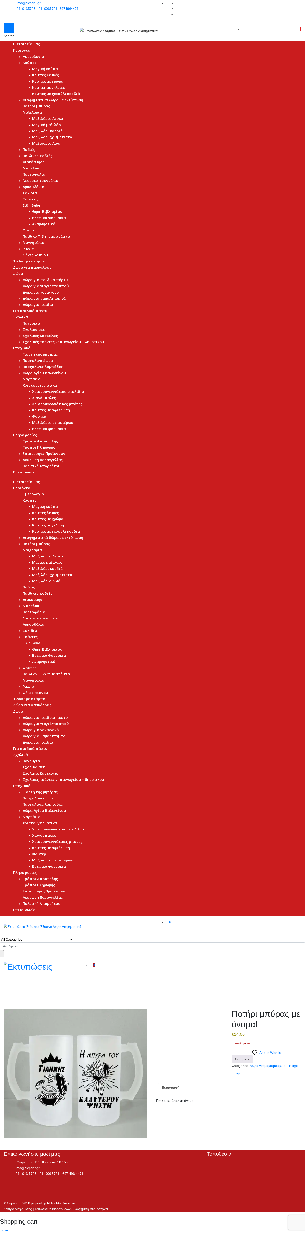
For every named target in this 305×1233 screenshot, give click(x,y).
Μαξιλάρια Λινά (46, 143)
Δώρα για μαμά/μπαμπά (44, 298)
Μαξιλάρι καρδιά (47, 130)
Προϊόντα (21, 50)
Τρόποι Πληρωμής (39, 447)
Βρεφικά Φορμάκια (49, 217)
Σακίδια (30, 192)
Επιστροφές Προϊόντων (44, 453)
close (4, 1230)
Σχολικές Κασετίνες (40, 335)
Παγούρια (31, 323)
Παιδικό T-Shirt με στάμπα (46, 236)
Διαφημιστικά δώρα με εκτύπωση (53, 99)
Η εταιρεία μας (26, 44)
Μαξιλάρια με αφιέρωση (54, 422)
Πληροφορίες (25, 434)
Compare (242, 1059)
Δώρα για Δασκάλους (32, 267)
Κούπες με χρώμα (47, 81)
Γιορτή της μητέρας (40, 354)
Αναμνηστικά (43, 223)
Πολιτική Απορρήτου (42, 465)
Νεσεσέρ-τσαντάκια (40, 180)
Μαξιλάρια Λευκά (47, 118)
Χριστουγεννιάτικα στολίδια (58, 391)
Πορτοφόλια (34, 174)
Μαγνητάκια (33, 242)
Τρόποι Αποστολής (40, 441)
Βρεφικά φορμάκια (49, 428)
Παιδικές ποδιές (37, 155)
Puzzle (28, 248)
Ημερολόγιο (33, 56)
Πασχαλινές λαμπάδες (43, 366)
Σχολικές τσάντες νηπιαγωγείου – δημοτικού (63, 341)
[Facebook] (14, 1183)
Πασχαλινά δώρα (38, 360)
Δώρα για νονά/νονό (41, 292)
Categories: (240, 1066)
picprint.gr (38, 1203)
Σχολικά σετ (34, 329)
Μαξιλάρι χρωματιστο (52, 137)
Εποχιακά (21, 348)
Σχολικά (20, 317)
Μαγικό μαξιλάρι (47, 124)
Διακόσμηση (34, 161)
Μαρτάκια (32, 379)
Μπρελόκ (31, 168)
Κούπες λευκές (45, 75)
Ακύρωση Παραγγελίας (43, 459)
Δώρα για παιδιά (38, 304)
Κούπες (29, 62)
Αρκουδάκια (33, 186)
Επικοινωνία (24, 472)
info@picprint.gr (29, 3)
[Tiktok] (14, 1194)
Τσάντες (30, 199)
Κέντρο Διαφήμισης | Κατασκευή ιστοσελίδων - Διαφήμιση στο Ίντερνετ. (56, 1209)
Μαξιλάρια (32, 112)
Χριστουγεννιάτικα (40, 385)
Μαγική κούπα (45, 68)
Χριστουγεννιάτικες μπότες (57, 403)
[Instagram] (14, 1188)
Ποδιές (29, 149)
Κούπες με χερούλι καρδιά (56, 93)
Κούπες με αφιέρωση (51, 410)
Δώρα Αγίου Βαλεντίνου (44, 372)
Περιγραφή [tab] (171, 1087)
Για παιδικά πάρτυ (30, 310)
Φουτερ (29, 230)
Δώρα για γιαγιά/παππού (46, 285)
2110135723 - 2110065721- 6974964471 (48, 8)
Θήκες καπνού (35, 254)
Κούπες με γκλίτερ (48, 87)
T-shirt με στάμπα (29, 261)
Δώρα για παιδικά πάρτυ (45, 279)
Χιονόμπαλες (44, 397)
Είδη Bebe (31, 205)
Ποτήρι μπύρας (36, 106)
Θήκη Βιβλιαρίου (47, 211)
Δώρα (18, 273)
